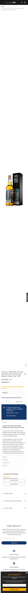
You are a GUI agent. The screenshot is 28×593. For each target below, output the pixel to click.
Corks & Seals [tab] (5, 459)
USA (18, 521)
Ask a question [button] (14, 484)
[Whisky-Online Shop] (10, 2)
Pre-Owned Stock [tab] (6, 462)
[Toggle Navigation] (3, 2)
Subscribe (14, 543)
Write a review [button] (14, 480)
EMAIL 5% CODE (14, 589)
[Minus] (3, 401)
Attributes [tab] (4, 456)
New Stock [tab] (5, 465)
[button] (21, 2)
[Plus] (9, 401)
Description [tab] (5, 422)
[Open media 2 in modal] (14, 189)
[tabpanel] (14, 439)
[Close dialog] (26, 573)
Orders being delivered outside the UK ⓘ (11, 397)
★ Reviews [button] (27, 297)
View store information (11, 415)
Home (2, 6)
